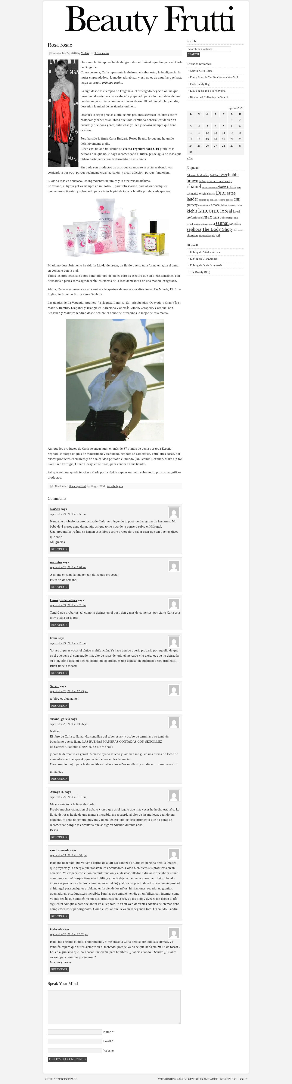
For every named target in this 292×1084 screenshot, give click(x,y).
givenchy (192, 205)
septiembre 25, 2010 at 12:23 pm (69, 691)
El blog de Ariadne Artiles (205, 252)
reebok (190, 224)
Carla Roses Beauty (220, 181)
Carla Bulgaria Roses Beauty (128, 138)
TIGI (234, 230)
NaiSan (55, 509)
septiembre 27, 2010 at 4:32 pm (68, 855)
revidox (198, 224)
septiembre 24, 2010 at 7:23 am (68, 605)
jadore (224, 205)
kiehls (192, 211)
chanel (194, 186)
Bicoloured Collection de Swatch (209, 97)
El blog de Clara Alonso (204, 258)
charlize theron (209, 187)
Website (108, 1050)
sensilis (235, 223)
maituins (56, 562)
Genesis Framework (203, 1079)
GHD (237, 199)
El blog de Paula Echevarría (206, 265)
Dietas (212, 194)
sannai (222, 223)
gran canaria (204, 205)
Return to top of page (60, 1079)
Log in (243, 1079)
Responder (59, 549)
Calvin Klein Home (201, 70)
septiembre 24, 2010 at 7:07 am (68, 567)
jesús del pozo (235, 205)
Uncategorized (77, 486)
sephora (194, 229)
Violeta (85, 53)
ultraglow (192, 235)
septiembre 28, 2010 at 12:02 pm (69, 934)
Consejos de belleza (63, 600)
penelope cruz (231, 218)
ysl (217, 235)
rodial (212, 224)
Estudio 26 (204, 200)
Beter (223, 175)
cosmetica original (198, 193)
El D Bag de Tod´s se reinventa (208, 90)
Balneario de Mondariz (198, 175)
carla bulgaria (115, 486)
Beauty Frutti (146, 19)
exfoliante (220, 200)
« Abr (190, 158)
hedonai (215, 205)
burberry (203, 181)
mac (207, 217)
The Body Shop (217, 229)
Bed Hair (214, 175)
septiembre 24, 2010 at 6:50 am (68, 514)
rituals (205, 224)
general (229, 200)
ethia (212, 200)
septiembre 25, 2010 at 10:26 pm (69, 724)
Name (107, 1031)
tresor (240, 230)
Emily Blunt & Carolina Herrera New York (214, 77)
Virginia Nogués (207, 235)
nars (216, 217)
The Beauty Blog (200, 272)
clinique (235, 187)
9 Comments (101, 53)
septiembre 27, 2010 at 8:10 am (68, 797)
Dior (221, 193)
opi (222, 217)
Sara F (54, 686)
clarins (222, 187)
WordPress (228, 1079)
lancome (209, 210)
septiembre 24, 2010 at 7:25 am (68, 643)
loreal (226, 211)
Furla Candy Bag (200, 84)
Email (107, 1041)
